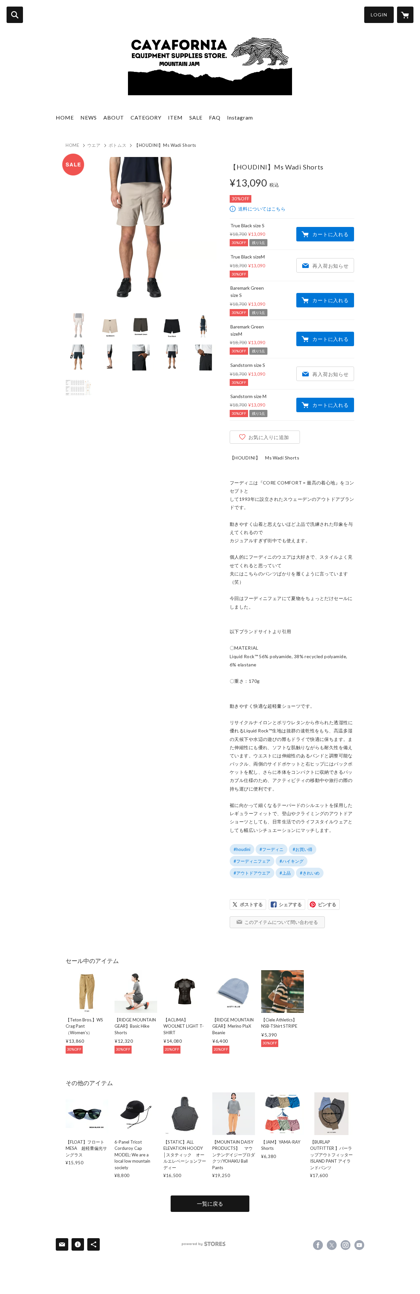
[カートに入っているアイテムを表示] (405, 15)
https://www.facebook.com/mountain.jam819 (318, 1245)
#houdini (242, 849)
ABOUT (113, 117)
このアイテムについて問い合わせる (281, 922)
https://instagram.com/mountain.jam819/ (345, 1245)
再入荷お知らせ (330, 266)
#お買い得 (302, 849)
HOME (65, 117)
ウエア (94, 145)
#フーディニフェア (252, 861)
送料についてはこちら (261, 209)
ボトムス (118, 145)
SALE (195, 117)
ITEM (175, 117)
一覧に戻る (210, 1203)
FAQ (214, 117)
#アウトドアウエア (252, 873)
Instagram (240, 117)
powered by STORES (203, 1243)
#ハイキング (292, 861)
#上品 (285, 873)
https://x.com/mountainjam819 (332, 1245)
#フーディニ (272, 849)
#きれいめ (310, 873)
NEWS (88, 117)
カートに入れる (330, 234)
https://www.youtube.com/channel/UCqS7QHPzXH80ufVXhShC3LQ (359, 1245)
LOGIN (379, 14)
